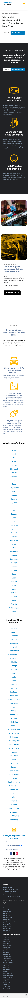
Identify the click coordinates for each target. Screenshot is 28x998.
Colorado (14, 647)
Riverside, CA (6, 971)
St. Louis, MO (6, 986)
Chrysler (14, 473)
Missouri (14, 718)
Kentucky (14, 692)
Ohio (14, 760)
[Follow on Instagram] (17, 853)
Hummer (14, 499)
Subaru (14, 593)
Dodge (14, 476)
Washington (14, 808)
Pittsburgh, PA (7, 968)
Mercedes (14, 540)
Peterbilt (14, 563)
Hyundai (14, 503)
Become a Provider (8, 893)
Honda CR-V (6, 915)
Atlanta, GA (6, 937)
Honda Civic (6, 913)
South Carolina (14, 782)
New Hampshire (14, 741)
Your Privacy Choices (12, 845)
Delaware (14, 658)
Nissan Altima (7, 925)
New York (14, 756)
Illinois (14, 681)
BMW (14, 458)
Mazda (14, 537)
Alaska (14, 628)
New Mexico (14, 748)
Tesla (14, 600)
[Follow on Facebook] (11, 853)
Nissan (14, 555)
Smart (14, 589)
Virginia (14, 801)
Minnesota (14, 714)
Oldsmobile (14, 559)
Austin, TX (6, 939)
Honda (14, 495)
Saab (14, 578)
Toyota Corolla (7, 928)
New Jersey (14, 744)
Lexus (14, 529)
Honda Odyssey (7, 917)
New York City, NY (8, 962)
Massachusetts (14, 699)
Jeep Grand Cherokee (9, 921)
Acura (14, 450)
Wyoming (14, 820)
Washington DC (14, 654)
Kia (14, 522)
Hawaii (14, 669)
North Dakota (14, 733)
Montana (14, 726)
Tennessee (14, 790)
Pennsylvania (14, 771)
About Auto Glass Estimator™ (11, 897)
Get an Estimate (7, 887)
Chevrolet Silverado (8, 906)
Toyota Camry (7, 926)
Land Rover (14, 525)
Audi (14, 454)
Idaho (14, 677)
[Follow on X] (14, 853)
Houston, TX (6, 954)
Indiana (14, 684)
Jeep (14, 518)
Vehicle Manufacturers (9, 891)
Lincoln (14, 533)
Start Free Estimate (17, 33)
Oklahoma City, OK (8, 964)
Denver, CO (6, 951)
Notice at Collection (12, 849)
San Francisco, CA (8, 981)
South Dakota (14, 786)
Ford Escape (6, 908)
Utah (14, 797)
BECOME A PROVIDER (12, 292)
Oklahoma (14, 763)
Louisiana (14, 696)
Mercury (14, 544)
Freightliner (14, 488)
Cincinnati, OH (7, 945)
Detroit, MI (6, 953)
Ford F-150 (6, 910)
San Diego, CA (7, 979)
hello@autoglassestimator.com (14, 837)
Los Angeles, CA (7, 960)
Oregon (14, 767)
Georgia (14, 666)
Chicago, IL (6, 943)
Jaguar (14, 514)
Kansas (14, 688)
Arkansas (14, 636)
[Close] (25, 994)
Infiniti (14, 506)
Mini (14, 548)
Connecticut (14, 651)
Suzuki (14, 597)
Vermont (14, 805)
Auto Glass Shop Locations (10, 889)
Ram (14, 574)
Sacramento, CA (7, 973)
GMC (14, 491)
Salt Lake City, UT (8, 975)
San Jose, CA (6, 983)
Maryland (14, 703)
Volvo (14, 612)
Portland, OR (6, 969)
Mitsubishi (14, 552)
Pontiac (14, 567)
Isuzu (14, 510)
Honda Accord (7, 911)
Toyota (14, 604)
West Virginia (14, 816)
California (14, 643)
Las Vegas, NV (7, 958)
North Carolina (14, 729)
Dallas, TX (5, 949)
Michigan (14, 711)
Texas (14, 793)
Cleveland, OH (7, 947)
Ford (14, 484)
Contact (8, 842)
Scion (14, 585)
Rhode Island (14, 778)
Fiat (14, 480)
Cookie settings (4, 996)
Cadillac (14, 465)
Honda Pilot (6, 919)
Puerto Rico (14, 775)
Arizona (14, 639)
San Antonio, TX (7, 977)
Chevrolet (14, 469)
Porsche (14, 570)
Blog (4, 895)
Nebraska (14, 737)
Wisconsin (14, 812)
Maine (14, 707)
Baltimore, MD (7, 941)
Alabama (14, 632)
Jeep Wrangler (7, 923)
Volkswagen (14, 608)
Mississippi (14, 722)
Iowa (14, 673)
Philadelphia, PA (7, 966)
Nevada (14, 752)
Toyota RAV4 (6, 930)
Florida (14, 662)
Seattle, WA (6, 984)
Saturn (14, 582)
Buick (14, 461)
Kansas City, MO (7, 956)
